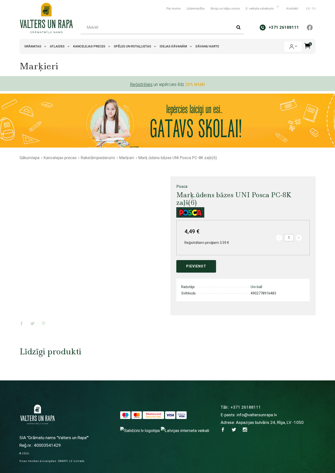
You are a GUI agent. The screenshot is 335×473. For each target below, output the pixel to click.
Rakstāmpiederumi (98, 157)
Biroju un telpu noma (225, 8)
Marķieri (126, 157)
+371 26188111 (246, 407)
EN (314, 8)
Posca (181, 186)
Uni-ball (256, 287)
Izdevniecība (196, 8)
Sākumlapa (29, 157)
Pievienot (196, 266)
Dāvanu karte (207, 46)
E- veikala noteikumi (260, 8)
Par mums (173, 8)
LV (308, 8)
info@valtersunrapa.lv (257, 414)
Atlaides (57, 46)
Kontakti (292, 8)
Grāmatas (33, 46)
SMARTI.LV (65, 461)
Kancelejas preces (89, 46)
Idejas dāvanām (174, 46)
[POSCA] (190, 212)
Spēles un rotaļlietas (133, 46)
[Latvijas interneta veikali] (185, 430)
